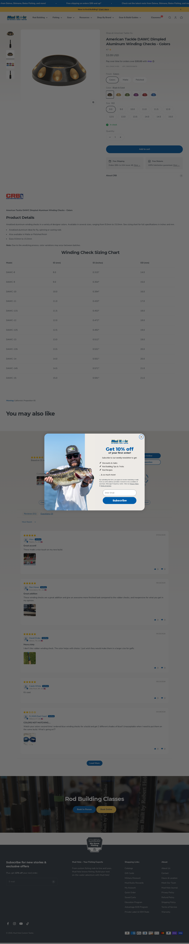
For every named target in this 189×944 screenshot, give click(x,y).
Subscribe (120, 500)
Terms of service (106, 486)
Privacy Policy (134, 484)
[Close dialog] (141, 437)
